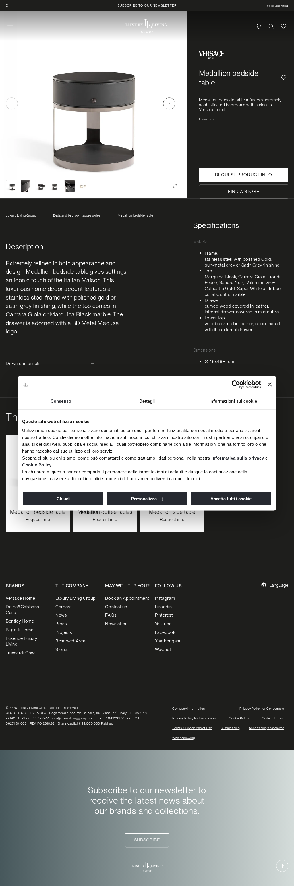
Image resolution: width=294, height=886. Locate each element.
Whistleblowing (183, 738)
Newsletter (116, 623)
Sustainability (230, 728)
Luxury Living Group (21, 215)
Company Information (188, 709)
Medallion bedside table (38, 512)
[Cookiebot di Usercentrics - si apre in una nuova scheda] (236, 384)
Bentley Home (20, 621)
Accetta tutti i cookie (231, 498)
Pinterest (164, 615)
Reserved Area (70, 641)
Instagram (165, 598)
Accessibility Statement (266, 728)
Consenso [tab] (61, 400)
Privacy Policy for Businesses (194, 718)
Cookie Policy (37, 464)
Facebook (165, 632)
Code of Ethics (273, 718)
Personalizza (144, 498)
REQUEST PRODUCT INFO (243, 174)
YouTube (163, 623)
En (7, 5)
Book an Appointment (127, 598)
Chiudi (63, 498)
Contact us (116, 606)
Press (61, 623)
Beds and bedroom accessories (76, 215)
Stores (62, 649)
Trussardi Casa (21, 652)
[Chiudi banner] (270, 384)
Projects (63, 632)
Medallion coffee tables (105, 512)
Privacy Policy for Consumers (261, 709)
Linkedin (163, 606)
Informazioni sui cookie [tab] (233, 400)
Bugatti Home (19, 629)
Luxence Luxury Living (21, 641)
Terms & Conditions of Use (192, 728)
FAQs (110, 615)
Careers (63, 606)
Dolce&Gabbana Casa (22, 609)
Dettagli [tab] (147, 400)
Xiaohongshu (168, 641)
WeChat (163, 649)
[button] (10, 26)
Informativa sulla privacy (237, 457)
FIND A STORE (243, 191)
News (61, 615)
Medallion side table (172, 512)
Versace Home (20, 598)
